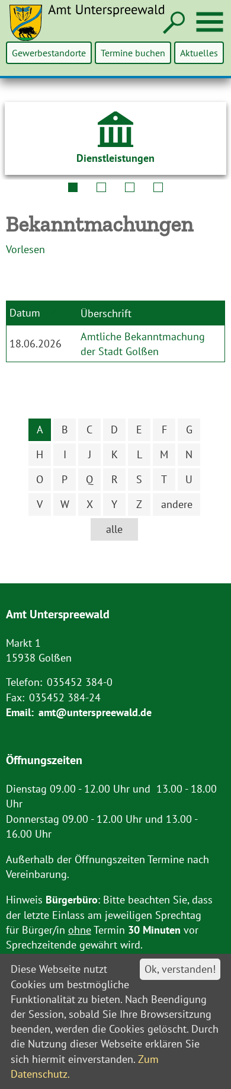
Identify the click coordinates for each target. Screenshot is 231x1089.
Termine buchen (133, 53)
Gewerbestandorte (49, 53)
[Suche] (172, 23)
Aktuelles (199, 53)
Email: (20, 712)
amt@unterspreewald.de (95, 712)
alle (114, 529)
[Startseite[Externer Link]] (93, 30)
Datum (24, 312)
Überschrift (106, 313)
